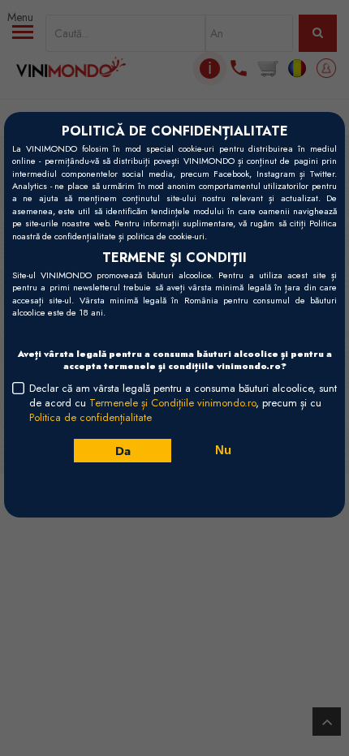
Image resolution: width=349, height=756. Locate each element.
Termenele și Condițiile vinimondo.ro (172, 402)
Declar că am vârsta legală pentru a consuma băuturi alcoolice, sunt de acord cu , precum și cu (183, 403)
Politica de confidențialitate (90, 417)
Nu (223, 450)
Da (122, 450)
